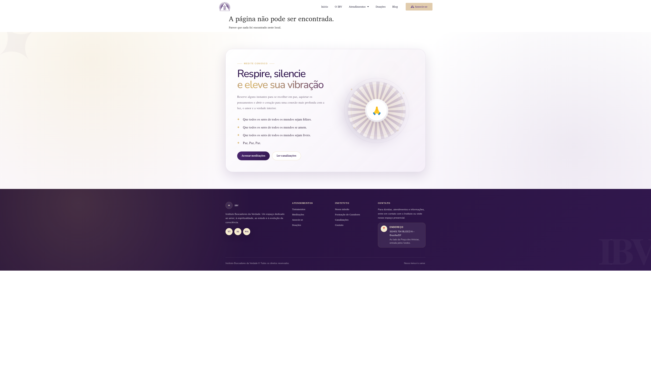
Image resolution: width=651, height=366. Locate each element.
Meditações (298, 214)
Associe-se (297, 219)
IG (238, 231)
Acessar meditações (253, 156)
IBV (233, 205)
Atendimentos (357, 6)
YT (229, 231)
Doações (381, 6)
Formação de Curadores (347, 214)
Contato (339, 225)
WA (247, 231)
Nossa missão (342, 209)
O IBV (338, 6)
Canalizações (342, 219)
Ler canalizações (286, 156)
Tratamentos (298, 209)
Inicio (324, 6)
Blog (395, 6)
